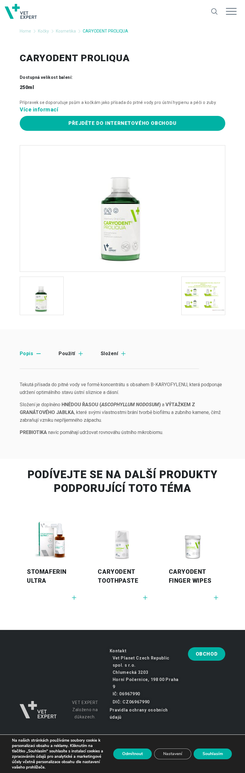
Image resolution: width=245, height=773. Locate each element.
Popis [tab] (26, 353)
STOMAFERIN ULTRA (47, 576)
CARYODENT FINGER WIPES (190, 576)
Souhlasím (213, 754)
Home (25, 31)
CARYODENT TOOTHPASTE (118, 576)
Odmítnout (132, 754)
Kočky (43, 31)
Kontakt (118, 650)
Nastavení (172, 754)
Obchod (207, 654)
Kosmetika (66, 31)
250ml (27, 87)
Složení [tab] (109, 353)
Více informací (39, 109)
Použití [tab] (67, 353)
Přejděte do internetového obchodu (122, 123)
